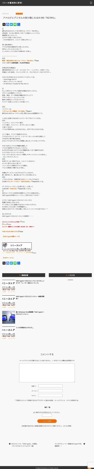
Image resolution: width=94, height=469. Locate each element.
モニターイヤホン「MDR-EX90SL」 (19, 181)
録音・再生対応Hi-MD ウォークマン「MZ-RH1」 (18, 60)
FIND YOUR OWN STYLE (10, 231)
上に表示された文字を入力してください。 (47, 412)
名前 (33, 386)
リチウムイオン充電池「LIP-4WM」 (14, 111)
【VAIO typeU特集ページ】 (11, 236)
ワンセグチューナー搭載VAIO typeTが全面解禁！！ (68, 445)
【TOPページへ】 (8, 258)
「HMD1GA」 (13, 188)
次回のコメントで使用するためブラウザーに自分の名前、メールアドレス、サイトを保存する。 (47, 400)
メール (34, 391)
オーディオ (19, 13)
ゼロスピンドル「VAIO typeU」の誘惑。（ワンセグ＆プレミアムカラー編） (24, 445)
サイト (33, 395)
